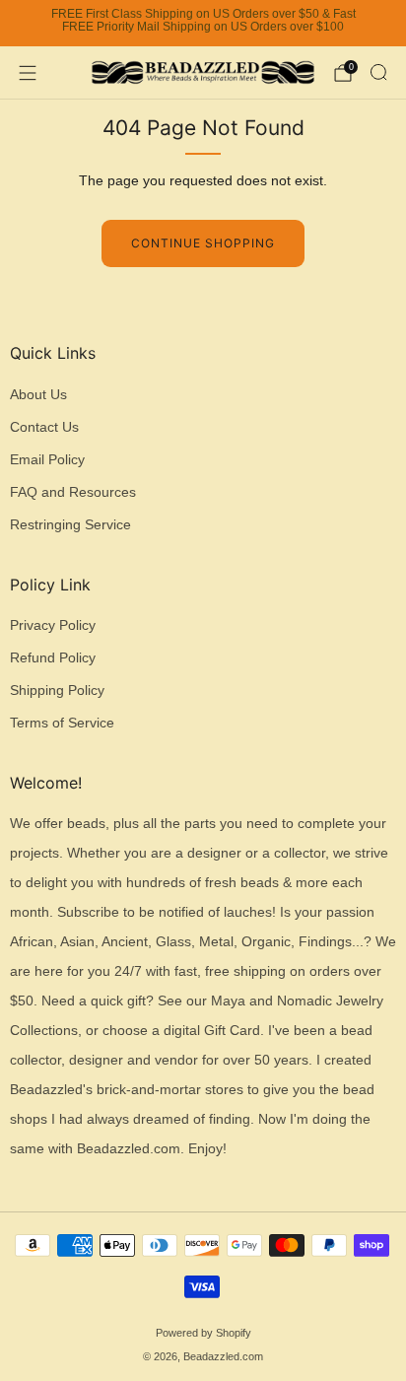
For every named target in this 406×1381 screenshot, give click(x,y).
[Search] (378, 72)
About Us (38, 394)
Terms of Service (62, 723)
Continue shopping (203, 243)
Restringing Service (70, 525)
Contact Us (44, 427)
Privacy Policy (53, 625)
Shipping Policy (57, 690)
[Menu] (27, 73)
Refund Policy (53, 658)
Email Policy (47, 459)
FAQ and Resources (73, 492)
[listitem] (203, 23)
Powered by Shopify (203, 1333)
